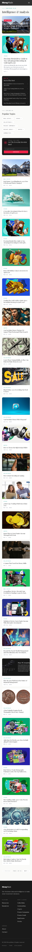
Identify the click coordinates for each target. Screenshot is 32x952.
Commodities (7, 133)
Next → (26, 871)
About (4, 929)
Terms (10, 945)
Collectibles (7, 122)
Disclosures (18, 945)
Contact (4, 932)
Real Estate (7, 118)
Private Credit (8, 129)
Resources (5, 903)
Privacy (4, 945)
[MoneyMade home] (7, 3)
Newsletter (5, 906)
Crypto (20, 129)
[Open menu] (29, 2)
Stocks (18, 118)
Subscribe (16, 152)
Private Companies (9, 125)
